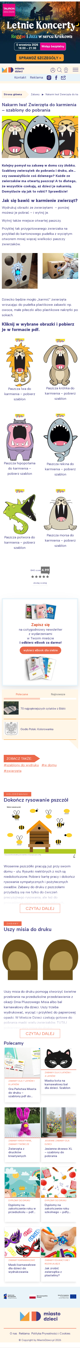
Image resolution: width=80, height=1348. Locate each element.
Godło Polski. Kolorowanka (36, 729)
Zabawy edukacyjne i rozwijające (57, 1262)
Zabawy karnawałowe (21, 1260)
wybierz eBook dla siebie (40, 650)
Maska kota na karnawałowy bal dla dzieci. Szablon (57, 1084)
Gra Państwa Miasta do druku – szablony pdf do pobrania (22, 1094)
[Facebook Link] (56, 77)
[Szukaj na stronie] (59, 70)
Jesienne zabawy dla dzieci (57, 1142)
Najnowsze (58, 694)
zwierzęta (14, 771)
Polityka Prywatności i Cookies (50, 1333)
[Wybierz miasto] (67, 70)
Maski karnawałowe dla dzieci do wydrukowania (22, 1268)
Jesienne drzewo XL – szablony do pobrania (58, 1152)
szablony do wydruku (23, 765)
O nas (13, 1333)
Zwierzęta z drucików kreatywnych (17, 1152)
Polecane (22, 694)
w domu (50, 765)
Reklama (36, 77)
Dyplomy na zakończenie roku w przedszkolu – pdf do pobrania (22, 1210)
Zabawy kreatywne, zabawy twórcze (20, 1142)
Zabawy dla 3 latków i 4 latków (58, 1074)
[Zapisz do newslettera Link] (63, 77)
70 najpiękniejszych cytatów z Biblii (42, 708)
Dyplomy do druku (19, 1200)
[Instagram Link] (49, 77)
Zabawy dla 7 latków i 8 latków (21, 1083)
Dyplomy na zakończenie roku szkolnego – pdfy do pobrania (57, 1210)
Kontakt (20, 77)
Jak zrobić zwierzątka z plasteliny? (53, 1271)
